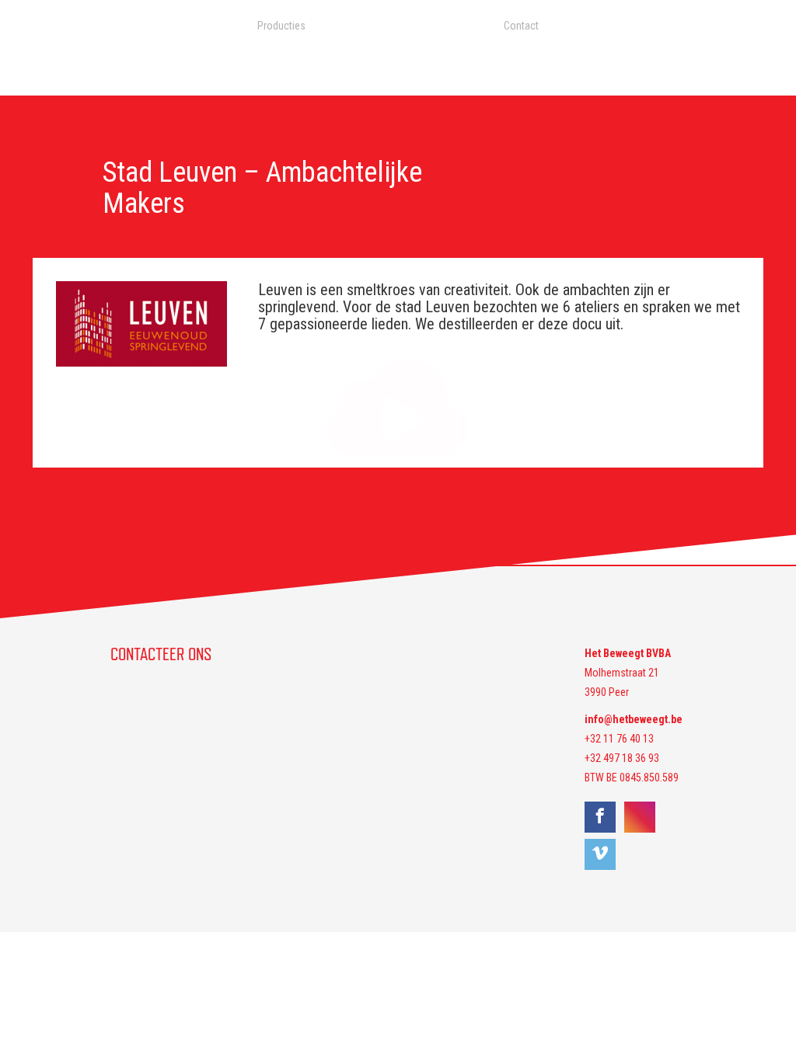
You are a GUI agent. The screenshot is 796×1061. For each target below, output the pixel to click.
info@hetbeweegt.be (634, 719)
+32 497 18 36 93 (622, 758)
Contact (521, 25)
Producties (281, 25)
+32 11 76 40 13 (619, 738)
